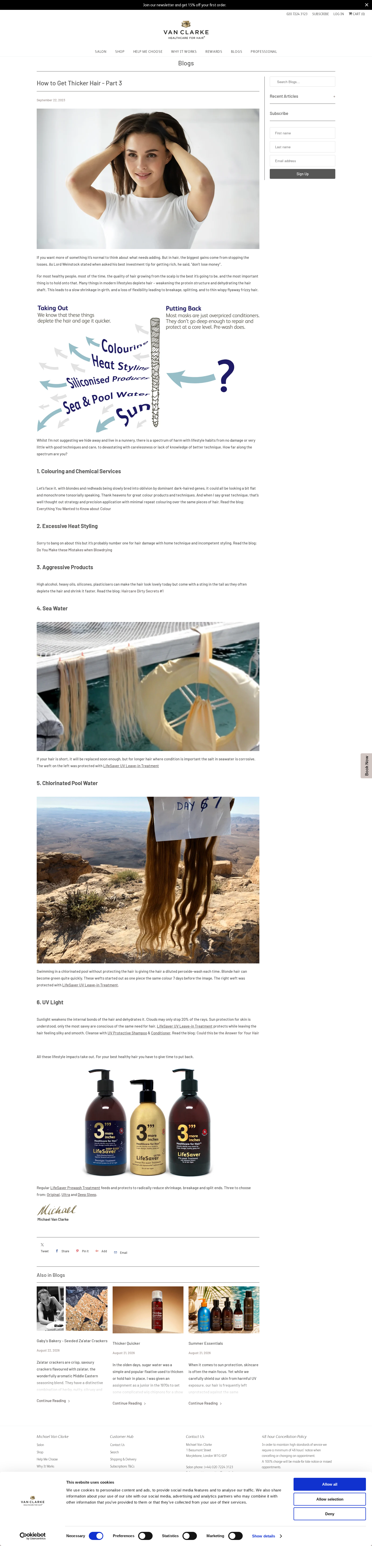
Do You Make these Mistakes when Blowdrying (74, 549)
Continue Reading (52, 1400)
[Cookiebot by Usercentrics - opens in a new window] (33, 1536)
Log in (339, 14)
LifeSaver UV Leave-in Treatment (131, 765)
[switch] (145, 1536)
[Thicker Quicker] (148, 1310)
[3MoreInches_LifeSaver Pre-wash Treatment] (148, 1181)
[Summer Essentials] (224, 1310)
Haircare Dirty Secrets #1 (142, 591)
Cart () (358, 14)
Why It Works (45, 1466)
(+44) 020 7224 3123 (218, 1467)
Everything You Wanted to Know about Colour (74, 508)
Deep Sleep (87, 1194)
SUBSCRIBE (320, 14)
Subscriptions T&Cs (122, 1466)
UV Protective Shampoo (127, 1033)
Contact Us (117, 1445)
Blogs (186, 63)
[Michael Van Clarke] (186, 31)
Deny (329, 1514)
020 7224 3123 (296, 14)
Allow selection (329, 1499)
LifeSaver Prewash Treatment (75, 1187)
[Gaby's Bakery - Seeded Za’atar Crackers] (72, 1308)
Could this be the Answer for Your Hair (228, 1033)
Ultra (65, 1194)
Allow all (329, 1484)
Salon (40, 1445)
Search (114, 1452)
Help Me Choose (47, 1459)
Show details (263, 1536)
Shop (40, 1452)
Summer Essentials (206, 1343)
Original (53, 1194)
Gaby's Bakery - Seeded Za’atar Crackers (72, 1340)
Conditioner (160, 1033)
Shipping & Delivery (123, 1459)
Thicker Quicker (126, 1343)
